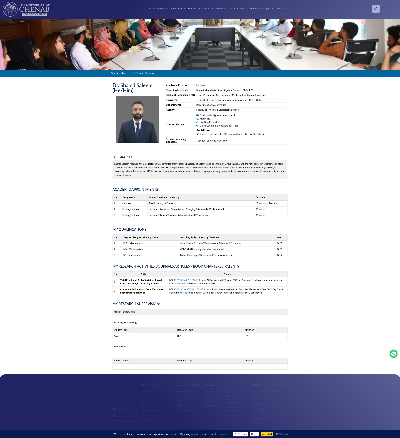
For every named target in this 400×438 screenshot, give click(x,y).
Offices (279, 8)
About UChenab (157, 8)
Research (255, 8)
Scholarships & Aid (197, 8)
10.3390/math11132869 (186, 280)
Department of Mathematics (211, 105)
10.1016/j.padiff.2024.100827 (188, 289)
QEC (268, 8)
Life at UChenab (237, 8)
